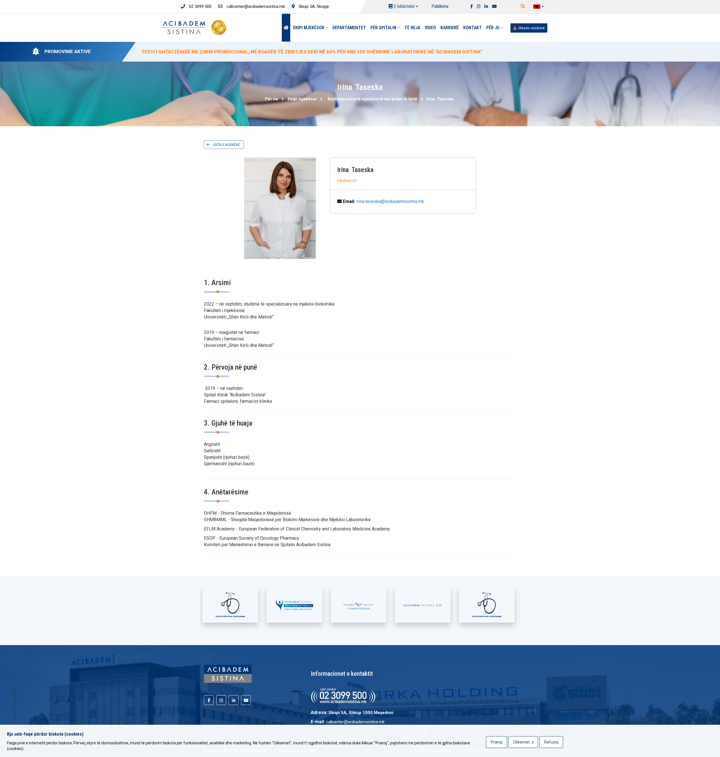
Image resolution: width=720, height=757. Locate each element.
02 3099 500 (200, 6)
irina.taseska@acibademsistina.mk (390, 201)
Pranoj (496, 742)
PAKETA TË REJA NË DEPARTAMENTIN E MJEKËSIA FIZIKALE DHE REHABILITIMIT (232, 52)
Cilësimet (521, 742)
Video (430, 27)
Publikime (440, 6)
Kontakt (472, 27)
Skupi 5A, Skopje (313, 6)
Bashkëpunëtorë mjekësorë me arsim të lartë (372, 98)
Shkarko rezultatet (531, 28)
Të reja (412, 27)
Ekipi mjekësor (309, 27)
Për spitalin (383, 27)
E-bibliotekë (404, 6)
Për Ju (493, 27)
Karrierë (449, 27)
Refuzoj (551, 742)
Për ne (271, 98)
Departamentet (349, 27)
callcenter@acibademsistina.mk (255, 6)
